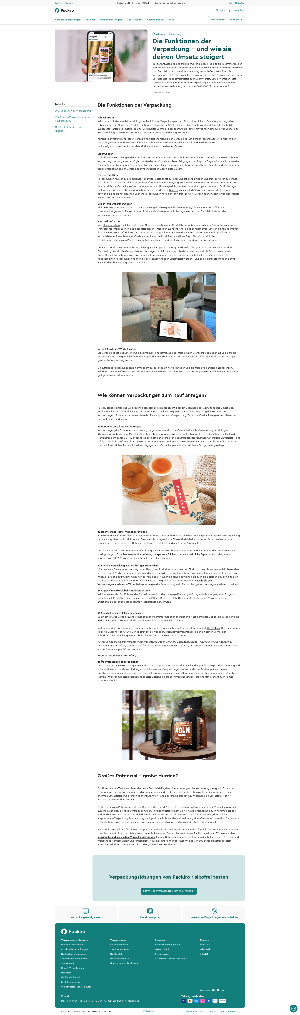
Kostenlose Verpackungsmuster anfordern (169, 891)
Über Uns (205, 945)
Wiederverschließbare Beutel (76, 987)
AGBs (223, 1011)
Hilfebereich (206, 949)
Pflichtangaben (111, 225)
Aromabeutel (67, 963)
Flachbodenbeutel (70, 977)
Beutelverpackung (70, 982)
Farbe (166, 438)
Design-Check (162, 949)
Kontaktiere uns (132, 1001)
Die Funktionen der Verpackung (73, 111)
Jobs (203, 954)
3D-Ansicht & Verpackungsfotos (171, 959)
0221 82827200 (115, 1001)
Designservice (162, 954)
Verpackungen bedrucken (74, 959)
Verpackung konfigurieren (226, 20)
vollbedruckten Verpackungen (115, 259)
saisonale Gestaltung (122, 665)
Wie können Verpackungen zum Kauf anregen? (73, 119)
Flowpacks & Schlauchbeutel (124, 963)
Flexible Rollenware (120, 959)
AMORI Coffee (201, 645)
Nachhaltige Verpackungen (74, 954)
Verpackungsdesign (124, 368)
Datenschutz (212, 1011)
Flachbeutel (116, 954)
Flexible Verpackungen (72, 968)
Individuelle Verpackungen (74, 949)
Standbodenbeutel (119, 949)
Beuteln (173, 190)
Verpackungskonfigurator (168, 945)
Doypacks (66, 973)
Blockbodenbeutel (119, 945)
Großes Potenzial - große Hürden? (69, 129)
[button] (169, 891)
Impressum (233, 1011)
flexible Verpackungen (110, 169)
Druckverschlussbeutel (72, 945)
